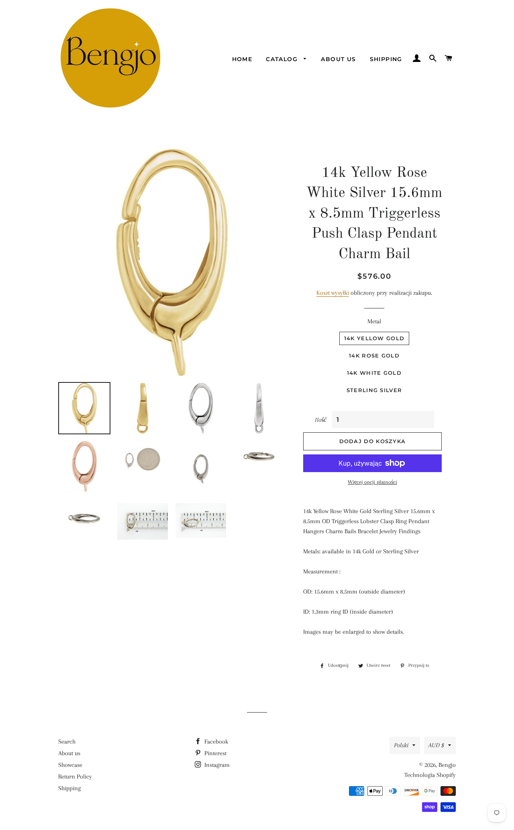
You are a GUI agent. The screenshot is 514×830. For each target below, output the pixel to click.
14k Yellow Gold (374, 338)
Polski (401, 745)
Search (66, 741)
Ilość (320, 419)
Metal (374, 321)
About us (338, 59)
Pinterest (214, 753)
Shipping (386, 59)
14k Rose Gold (374, 355)
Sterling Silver (374, 390)
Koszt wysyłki (332, 292)
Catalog (283, 59)
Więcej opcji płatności (372, 482)
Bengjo (447, 764)
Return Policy (75, 776)
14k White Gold (374, 373)
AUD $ (436, 745)
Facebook (215, 741)
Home (242, 59)
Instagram (216, 764)
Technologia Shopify (430, 775)
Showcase (70, 764)
